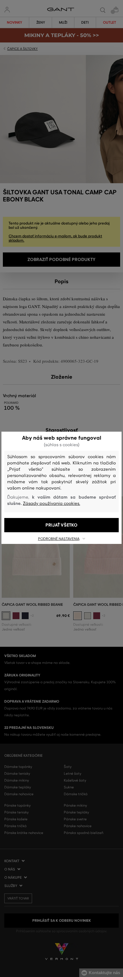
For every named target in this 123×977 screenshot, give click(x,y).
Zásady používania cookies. (51, 503)
